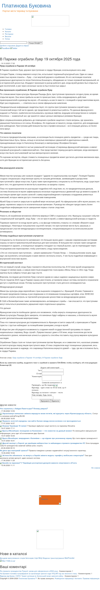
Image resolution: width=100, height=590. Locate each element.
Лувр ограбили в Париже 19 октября (26, 357)
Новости (44, 499)
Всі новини (95, 467)
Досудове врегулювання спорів (12, 558)
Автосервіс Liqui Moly (33, 558)
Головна (8, 29)
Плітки (7, 39)
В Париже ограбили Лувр (52, 357)
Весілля (8, 36)
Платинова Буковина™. (28, 578)
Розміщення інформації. (64, 578)
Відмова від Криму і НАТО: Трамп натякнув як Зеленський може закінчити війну (31, 576)
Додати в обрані (22, 45)
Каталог (8, 31)
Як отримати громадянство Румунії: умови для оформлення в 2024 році (29, 571)
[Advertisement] (12, 482)
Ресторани (9, 34)
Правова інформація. (91, 578)
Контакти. (78, 578)
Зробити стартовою (7, 45)
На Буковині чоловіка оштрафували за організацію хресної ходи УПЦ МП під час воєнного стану (38, 573)
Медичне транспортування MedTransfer (59, 558)
